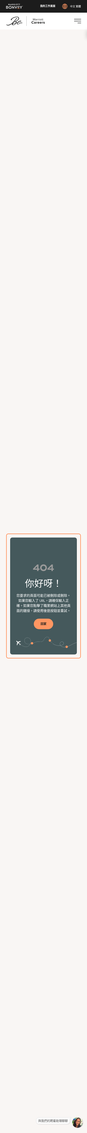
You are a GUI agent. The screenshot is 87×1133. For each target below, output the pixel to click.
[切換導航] (77, 21)
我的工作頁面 (47, 6)
